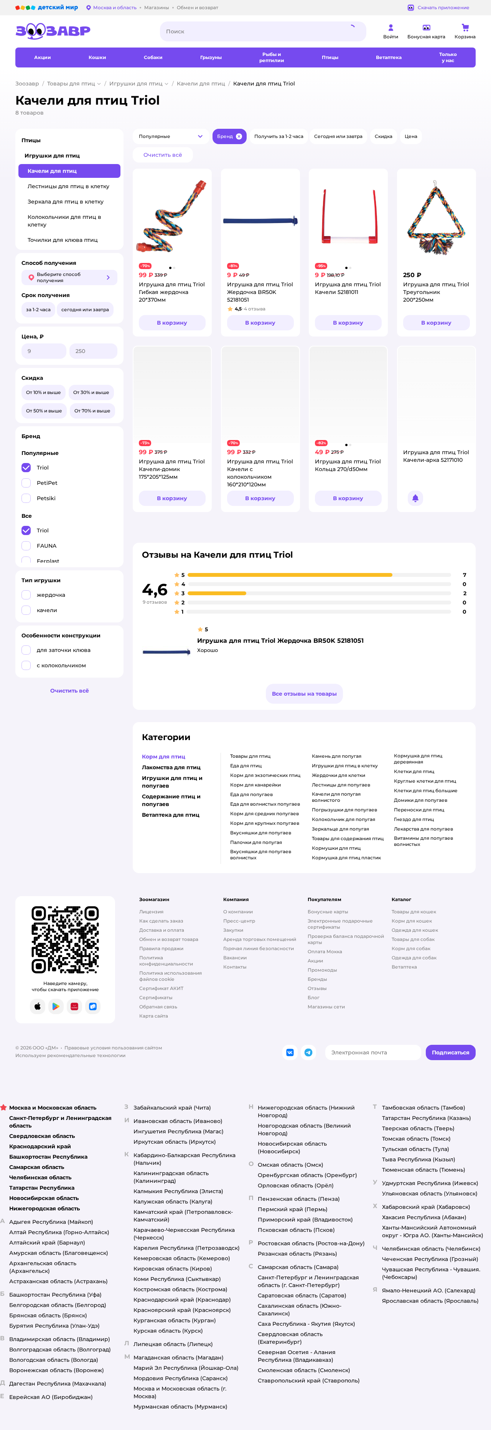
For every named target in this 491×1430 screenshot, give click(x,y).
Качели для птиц (201, 83)
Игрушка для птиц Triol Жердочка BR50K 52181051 (280, 640)
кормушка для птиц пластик (346, 857)
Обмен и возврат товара (168, 939)
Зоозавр (27, 83)
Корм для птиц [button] (163, 756)
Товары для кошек (414, 911)
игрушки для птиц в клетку (345, 765)
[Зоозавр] (81, 31)
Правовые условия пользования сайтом (113, 1048)
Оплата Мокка (325, 951)
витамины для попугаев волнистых (423, 841)
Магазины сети (326, 1007)
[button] (171, 136)
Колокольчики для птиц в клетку (64, 220)
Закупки (233, 930)
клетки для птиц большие (426, 790)
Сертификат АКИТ (161, 988)
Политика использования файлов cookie (170, 976)
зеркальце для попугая (340, 829)
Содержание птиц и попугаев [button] (171, 800)
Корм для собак (411, 948)
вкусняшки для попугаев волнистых (260, 854)
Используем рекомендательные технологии (70, 1055)
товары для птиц (250, 756)
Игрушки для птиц (136, 83)
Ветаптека (404, 967)
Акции (315, 961)
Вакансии (235, 957)
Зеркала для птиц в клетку (66, 201)
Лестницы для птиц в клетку (68, 186)
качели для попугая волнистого (336, 797)
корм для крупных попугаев (264, 823)
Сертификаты (156, 997)
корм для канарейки (255, 785)
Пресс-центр (239, 921)
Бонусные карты (328, 911)
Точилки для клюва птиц (63, 239)
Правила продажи (161, 948)
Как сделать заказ (161, 921)
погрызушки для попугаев (344, 810)
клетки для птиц (414, 771)
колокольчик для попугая (343, 819)
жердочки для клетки (338, 775)
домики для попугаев (420, 800)
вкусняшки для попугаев (260, 833)
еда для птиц (246, 765)
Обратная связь (158, 1007)
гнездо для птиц (414, 819)
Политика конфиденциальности (166, 961)
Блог (314, 997)
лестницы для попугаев (341, 785)
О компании (238, 911)
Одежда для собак (414, 957)
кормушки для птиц (336, 848)
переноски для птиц (419, 810)
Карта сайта (153, 1016)
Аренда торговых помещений (259, 939)
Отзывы (317, 988)
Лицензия (151, 911)
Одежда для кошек (415, 930)
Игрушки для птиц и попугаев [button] (172, 782)
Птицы (31, 140)
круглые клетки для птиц (425, 781)
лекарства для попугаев (423, 829)
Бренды (317, 979)
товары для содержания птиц (348, 838)
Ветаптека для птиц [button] (170, 814)
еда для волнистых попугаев (265, 804)
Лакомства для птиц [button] (171, 767)
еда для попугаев (251, 794)
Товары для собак (413, 939)
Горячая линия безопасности (258, 948)
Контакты (235, 967)
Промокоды (322, 970)
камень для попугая (336, 756)
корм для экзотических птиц (265, 775)
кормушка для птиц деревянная (418, 759)
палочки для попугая (256, 842)
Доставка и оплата (161, 930)
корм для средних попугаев (264, 813)
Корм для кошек (412, 921)
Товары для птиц (71, 83)
